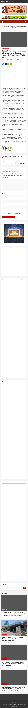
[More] (11, 64)
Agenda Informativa (14, 704)
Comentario (5, 177)
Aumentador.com (14, 706)
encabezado (8, 150)
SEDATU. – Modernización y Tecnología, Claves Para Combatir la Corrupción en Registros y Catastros (13, 639)
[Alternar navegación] (2, 21)
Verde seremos (5, 48)
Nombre (4, 193)
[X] (6, 64)
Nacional (4, 593)
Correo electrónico (6, 199)
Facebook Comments (15, 171)
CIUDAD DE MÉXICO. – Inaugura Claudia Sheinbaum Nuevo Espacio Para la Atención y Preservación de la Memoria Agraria (13, 614)
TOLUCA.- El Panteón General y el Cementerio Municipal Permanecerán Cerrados (13, 157)
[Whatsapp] (8, 64)
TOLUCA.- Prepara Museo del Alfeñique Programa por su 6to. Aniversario (14, 162)
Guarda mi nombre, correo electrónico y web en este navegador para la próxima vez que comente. (13, 212)
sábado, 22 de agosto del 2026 (8, 617)
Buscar (24, 588)
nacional (4, 609)
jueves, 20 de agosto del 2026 (8, 666)
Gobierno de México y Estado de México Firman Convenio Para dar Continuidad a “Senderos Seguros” (13, 664)
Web (3, 204)
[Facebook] (3, 64)
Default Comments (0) (6, 171)
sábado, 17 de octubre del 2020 (8, 59)
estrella (17, 59)
